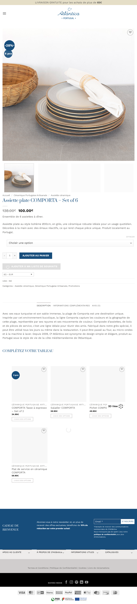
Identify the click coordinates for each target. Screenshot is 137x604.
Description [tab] (44, 305)
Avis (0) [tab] (96, 305)
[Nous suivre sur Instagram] (71, 582)
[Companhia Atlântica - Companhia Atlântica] (68, 13)
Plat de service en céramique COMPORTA (29, 471)
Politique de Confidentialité (63, 568)
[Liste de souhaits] (130, 32)
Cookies (82, 568)
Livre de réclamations (98, 568)
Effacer (130, 237)
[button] (4, 13)
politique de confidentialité (105, 534)
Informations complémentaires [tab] (71, 305)
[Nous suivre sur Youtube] (86, 582)
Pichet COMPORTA (101, 407)
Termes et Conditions (38, 568)
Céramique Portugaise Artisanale (30, 195)
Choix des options (22, 419)
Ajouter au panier (36, 255)
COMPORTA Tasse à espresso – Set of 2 (29, 409)
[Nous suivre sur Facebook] (66, 582)
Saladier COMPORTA (63, 407)
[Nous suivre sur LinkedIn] (81, 582)
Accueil (6, 195)
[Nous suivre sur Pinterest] (76, 582)
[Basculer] (29, 553)
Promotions (74, 286)
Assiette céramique (60, 195)
